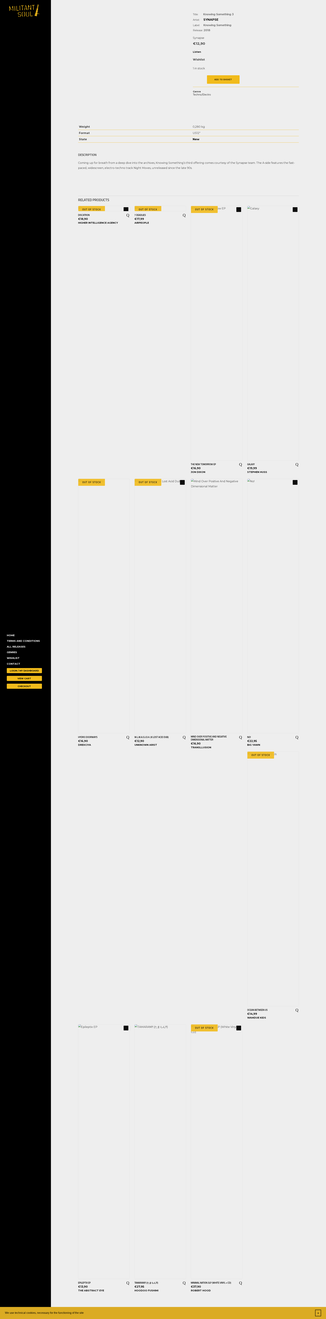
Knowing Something (217, 25)
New (196, 139)
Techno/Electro (202, 94)
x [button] (318, 1313)
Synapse (211, 20)
